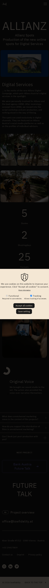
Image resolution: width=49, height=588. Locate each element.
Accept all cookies (24, 305)
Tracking (37, 296)
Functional (14, 296)
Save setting (24, 311)
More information (24, 290)
